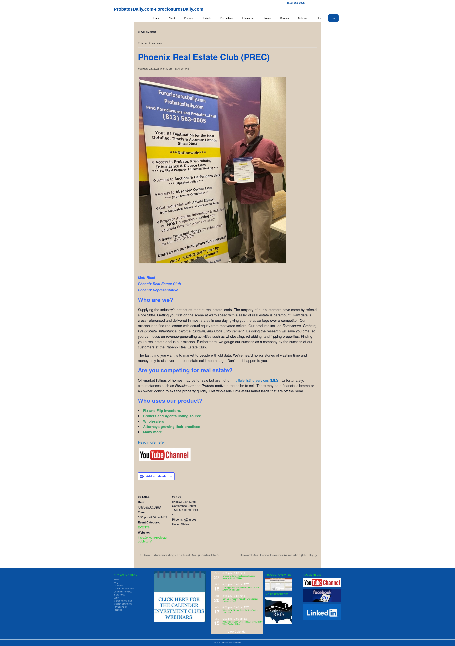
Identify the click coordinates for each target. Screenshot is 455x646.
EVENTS (144, 527)
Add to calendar (157, 476)
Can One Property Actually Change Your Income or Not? (240, 599)
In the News (119, 595)
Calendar (302, 18)
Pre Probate (226, 18)
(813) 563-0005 (296, 2)
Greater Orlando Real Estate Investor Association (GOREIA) (239, 576)
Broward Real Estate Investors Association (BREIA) (277, 555)
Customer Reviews (123, 592)
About (172, 18)
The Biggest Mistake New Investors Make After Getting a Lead (241, 588)
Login (333, 18)
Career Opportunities (124, 588)
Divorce (267, 18)
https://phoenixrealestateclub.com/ (152, 539)
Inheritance (247, 18)
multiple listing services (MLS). (256, 380)
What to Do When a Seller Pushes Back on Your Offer (241, 611)
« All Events (147, 31)
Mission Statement (123, 604)
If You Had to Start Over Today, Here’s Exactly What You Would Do (243, 622)
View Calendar (237, 631)
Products (189, 18)
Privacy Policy (120, 607)
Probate (207, 18)
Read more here (151, 442)
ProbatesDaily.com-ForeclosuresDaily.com (158, 9)
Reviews (284, 18)
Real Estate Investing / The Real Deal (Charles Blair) (181, 555)
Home (156, 18)
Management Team (123, 601)
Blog (319, 18)
